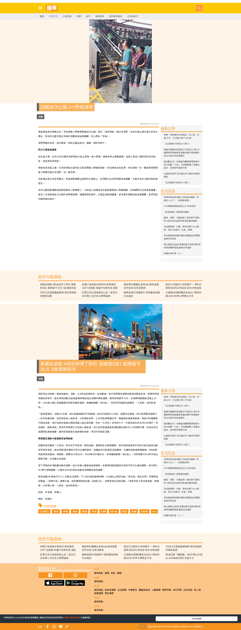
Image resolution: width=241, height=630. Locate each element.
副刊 (88, 16)
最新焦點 (98, 573)
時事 (79, 16)
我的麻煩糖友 (115, 16)
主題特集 (67, 16)
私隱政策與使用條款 (71, 617)
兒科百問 (177, 589)
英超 (125, 511)
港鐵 (104, 511)
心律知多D (132, 16)
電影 (75, 511)
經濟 (56, 511)
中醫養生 (132, 589)
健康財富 (99, 16)
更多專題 (109, 593)
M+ (154, 511)
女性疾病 (187, 589)
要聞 (107, 573)
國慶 (134, 511)
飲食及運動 (110, 589)
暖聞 (119, 573)
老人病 (197, 589)
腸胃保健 (166, 589)
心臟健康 (156, 589)
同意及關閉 (196, 618)
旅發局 (145, 511)
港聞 (40, 116)
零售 (66, 511)
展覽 (85, 511)
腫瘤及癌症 (144, 589)
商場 (94, 511)
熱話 (113, 573)
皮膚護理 (98, 593)
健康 (42, 16)
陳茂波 (114, 511)
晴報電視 (53, 16)
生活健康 (122, 589)
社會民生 (45, 511)
